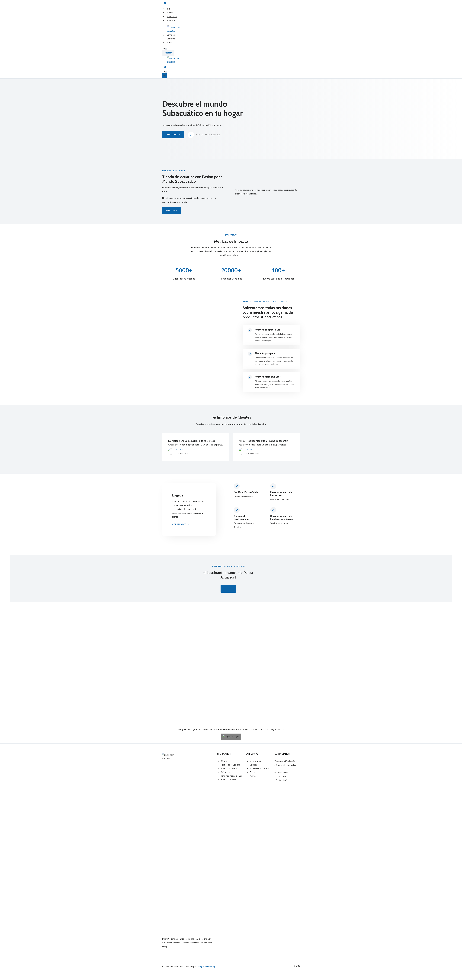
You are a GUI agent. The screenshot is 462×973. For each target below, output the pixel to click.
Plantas (253, 776)
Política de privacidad (230, 764)
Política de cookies (229, 768)
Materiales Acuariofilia (260, 768)
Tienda (170, 12)
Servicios (171, 35)
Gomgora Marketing (206, 966)
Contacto (171, 39)
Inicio (169, 9)
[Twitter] (297, 966)
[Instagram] (299, 966)
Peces (252, 772)
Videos (170, 42)
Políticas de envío (228, 779)
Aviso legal (225, 772)
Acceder (168, 53)
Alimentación (255, 761)
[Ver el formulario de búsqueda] (165, 3)
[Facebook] (295, 966)
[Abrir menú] (164, 75)
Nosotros (171, 20)
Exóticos (253, 764)
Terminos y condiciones (231, 776)
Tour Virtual (172, 16)
